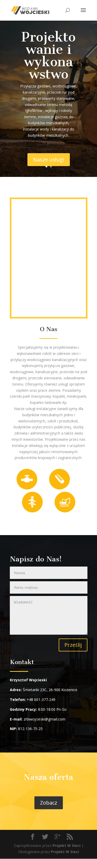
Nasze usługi (48, 159)
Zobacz (48, 802)
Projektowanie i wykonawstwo (48, 55)
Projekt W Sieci (66, 845)
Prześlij (73, 644)
